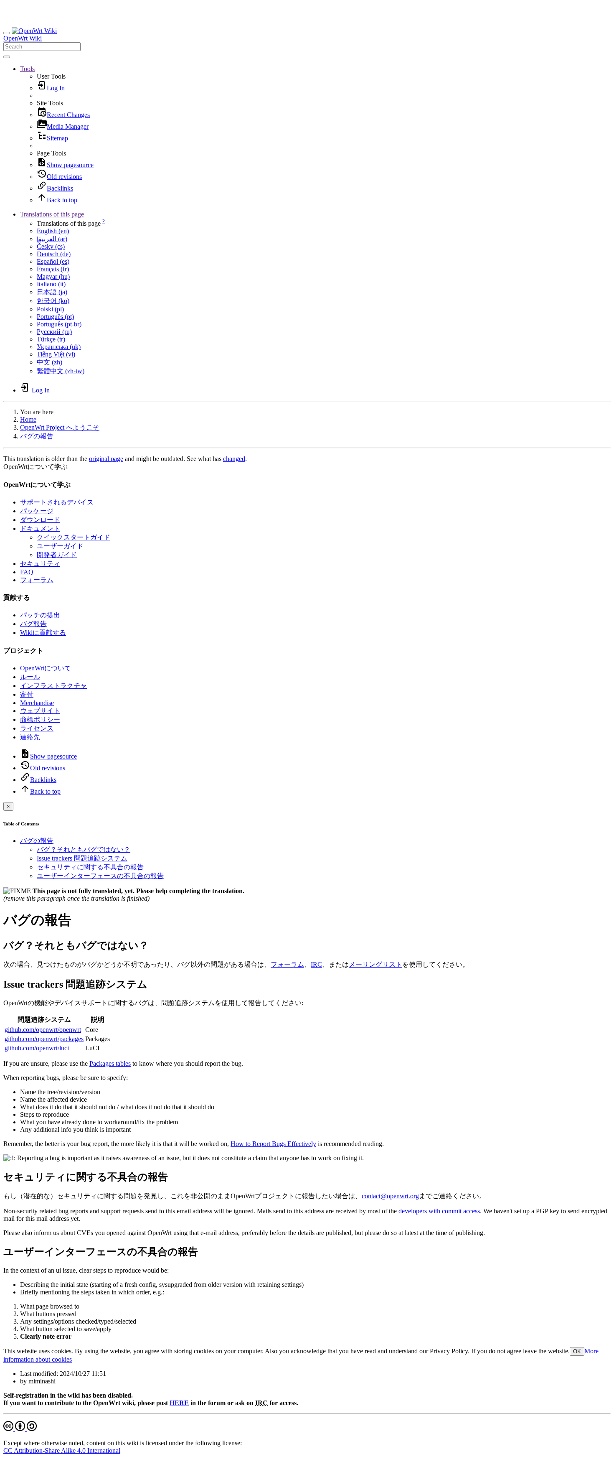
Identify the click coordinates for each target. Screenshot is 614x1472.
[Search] (6, 57)
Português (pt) (55, 316)
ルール (30, 676)
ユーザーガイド (60, 546)
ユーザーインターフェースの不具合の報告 (100, 875)
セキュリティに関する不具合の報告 (90, 867)
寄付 (26, 694)
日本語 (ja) (52, 291)
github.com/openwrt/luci (37, 1048)
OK (577, 1351)
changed (234, 458)
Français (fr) (53, 268)
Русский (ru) (54, 331)
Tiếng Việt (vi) (56, 354)
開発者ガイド (57, 554)
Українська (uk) (59, 346)
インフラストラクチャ (53, 685)
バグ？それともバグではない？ (83, 849)
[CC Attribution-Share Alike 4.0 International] (20, 1428)
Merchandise (37, 702)
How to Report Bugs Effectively (273, 1143)
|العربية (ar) (52, 238)
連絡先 (30, 737)
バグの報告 (36, 436)
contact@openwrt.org (390, 1196)
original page (106, 458)
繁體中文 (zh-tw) (60, 370)
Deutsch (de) (54, 253)
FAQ (26, 572)
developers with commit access (439, 1211)
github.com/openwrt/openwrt (43, 1029)
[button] (27, 68)
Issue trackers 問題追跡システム (82, 858)
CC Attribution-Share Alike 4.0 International (61, 1450)
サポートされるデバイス (57, 502)
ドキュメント (40, 528)
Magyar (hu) (53, 276)
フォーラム (36, 579)
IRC (316, 964)
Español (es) (53, 261)
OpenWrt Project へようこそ (59, 427)
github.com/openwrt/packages (44, 1038)
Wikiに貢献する (43, 632)
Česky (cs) (51, 246)
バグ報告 (33, 623)
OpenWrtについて (45, 668)
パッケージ (36, 510)
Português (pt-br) (59, 324)
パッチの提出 (40, 615)
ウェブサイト (40, 710)
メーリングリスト (375, 964)
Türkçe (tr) (51, 339)
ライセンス (36, 728)
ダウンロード (40, 519)
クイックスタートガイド (73, 537)
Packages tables (110, 1063)
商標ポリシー (40, 719)
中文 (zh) (49, 362)
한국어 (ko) (53, 300)
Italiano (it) (51, 284)
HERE (179, 1402)
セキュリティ (40, 563)
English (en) (53, 230)
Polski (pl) (50, 309)
